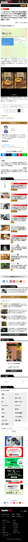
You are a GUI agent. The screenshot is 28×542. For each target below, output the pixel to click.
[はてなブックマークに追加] (14, 154)
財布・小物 (18, 398)
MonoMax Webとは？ (5, 514)
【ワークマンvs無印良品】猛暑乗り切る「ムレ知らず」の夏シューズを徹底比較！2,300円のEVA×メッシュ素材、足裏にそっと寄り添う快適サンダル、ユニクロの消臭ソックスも (17, 317)
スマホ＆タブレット (10, 118)
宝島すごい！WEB (16, 532)
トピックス (4, 420)
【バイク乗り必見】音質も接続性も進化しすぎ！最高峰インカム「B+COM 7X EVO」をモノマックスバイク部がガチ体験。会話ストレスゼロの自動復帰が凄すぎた (19, 220)
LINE (24, 155)
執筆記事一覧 (5, 141)
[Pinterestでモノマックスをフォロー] (14, 282)
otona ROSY (15, 525)
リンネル (4, 525)
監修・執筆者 (5, 424)
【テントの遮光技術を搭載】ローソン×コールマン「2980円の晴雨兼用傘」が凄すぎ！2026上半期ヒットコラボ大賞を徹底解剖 (17, 305)
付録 (3, 394)
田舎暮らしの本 (5, 532)
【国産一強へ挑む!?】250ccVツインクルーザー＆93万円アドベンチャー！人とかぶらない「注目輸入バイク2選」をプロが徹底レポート (17, 311)
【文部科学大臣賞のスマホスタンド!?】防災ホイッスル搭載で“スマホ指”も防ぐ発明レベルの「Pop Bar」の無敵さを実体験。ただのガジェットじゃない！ (19, 239)
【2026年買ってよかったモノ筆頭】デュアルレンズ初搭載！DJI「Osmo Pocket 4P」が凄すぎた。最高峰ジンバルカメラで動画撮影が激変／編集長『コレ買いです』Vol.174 (19, 209)
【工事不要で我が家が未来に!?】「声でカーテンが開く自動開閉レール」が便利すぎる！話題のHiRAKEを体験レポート (19, 197)
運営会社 (13, 514)
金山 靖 (13, 130)
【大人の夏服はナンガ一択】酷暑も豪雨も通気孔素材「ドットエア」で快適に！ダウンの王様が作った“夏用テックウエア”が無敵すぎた (17, 330)
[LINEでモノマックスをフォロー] (17, 282)
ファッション (5, 405)
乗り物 (12, 222)
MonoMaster (15, 530)
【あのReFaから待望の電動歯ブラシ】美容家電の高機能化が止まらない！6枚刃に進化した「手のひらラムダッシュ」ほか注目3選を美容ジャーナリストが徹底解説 (19, 188)
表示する (14, 431)
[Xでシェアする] (8, 154)
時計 (3, 398)
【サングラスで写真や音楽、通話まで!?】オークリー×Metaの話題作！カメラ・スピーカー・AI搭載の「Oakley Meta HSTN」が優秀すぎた (19, 229)
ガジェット (3, 118)
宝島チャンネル (5, 520)
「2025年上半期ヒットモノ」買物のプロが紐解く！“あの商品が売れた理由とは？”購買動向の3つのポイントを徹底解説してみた (14, 171)
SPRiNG (4, 527)
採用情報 (18, 514)
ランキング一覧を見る (14, 334)
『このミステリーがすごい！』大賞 (7, 535)
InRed (14, 520)
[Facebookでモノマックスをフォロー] (4, 282)
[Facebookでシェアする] (3, 154)
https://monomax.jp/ (10, 145)
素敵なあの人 (15, 523)
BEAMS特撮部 (18, 413)
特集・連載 (18, 420)
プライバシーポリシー (5, 516)
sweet (14, 522)
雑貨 (12, 242)
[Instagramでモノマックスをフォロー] (10, 282)
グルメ (12, 260)
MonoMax (15, 529)
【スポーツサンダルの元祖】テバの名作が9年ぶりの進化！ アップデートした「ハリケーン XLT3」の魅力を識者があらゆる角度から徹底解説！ (19, 267)
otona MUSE (15, 527)
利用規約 (13, 516)
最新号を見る (14, 370)
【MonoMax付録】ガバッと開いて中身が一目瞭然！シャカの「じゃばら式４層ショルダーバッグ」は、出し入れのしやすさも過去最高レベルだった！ (17, 291)
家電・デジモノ (23, 5)
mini (3, 523)
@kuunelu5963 (6, 144)
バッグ (16, 394)
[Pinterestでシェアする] (19, 154)
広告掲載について (20, 516)
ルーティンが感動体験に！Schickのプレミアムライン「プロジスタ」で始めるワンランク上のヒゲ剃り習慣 (19, 248)
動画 (3, 416)
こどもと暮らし (19, 416)
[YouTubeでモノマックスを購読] (21, 282)
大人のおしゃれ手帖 (6, 522)
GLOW (4, 529)
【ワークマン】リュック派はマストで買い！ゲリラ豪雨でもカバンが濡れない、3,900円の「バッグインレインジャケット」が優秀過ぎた (17, 323)
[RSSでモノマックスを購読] (23, 503)
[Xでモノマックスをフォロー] (7, 282)
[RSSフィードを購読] (24, 282)
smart (4, 530)
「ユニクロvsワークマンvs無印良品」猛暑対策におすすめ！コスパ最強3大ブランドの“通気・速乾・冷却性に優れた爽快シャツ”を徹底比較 (14, 164)
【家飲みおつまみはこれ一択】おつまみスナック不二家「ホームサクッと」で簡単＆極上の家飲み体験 (19, 257)
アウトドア (18, 405)
